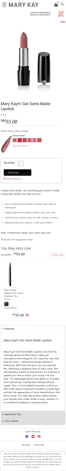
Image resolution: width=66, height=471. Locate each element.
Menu (4, 4)
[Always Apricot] (39, 140)
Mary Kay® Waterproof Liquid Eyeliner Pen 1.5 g (13, 294)
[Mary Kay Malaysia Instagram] (39, 436)
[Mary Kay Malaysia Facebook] (27, 436)
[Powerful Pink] (20, 140)
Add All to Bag (57, 255)
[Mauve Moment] (25, 140)
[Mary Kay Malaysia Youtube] (33, 436)
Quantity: (9, 162)
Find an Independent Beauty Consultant (40, 13)
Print (63, 22)
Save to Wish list (13, 179)
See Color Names (20, 146)
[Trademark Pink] (34, 140)
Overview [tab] (9, 328)
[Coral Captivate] (29, 140)
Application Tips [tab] (12, 414)
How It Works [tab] (11, 421)
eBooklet (26, 445)
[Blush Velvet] (33, 59)
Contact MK (39, 445)
